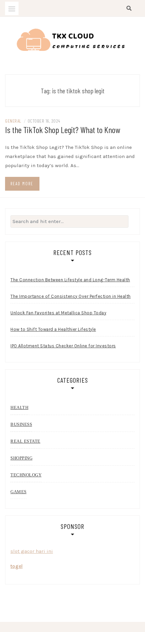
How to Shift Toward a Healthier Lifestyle (53, 329)
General (13, 121)
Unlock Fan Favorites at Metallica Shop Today (58, 312)
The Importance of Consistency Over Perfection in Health (70, 296)
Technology (25, 474)
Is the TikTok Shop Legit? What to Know (62, 129)
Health (19, 407)
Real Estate (25, 441)
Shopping (21, 458)
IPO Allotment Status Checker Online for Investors (63, 345)
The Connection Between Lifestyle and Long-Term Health (70, 279)
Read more (21, 183)
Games (18, 491)
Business (21, 424)
